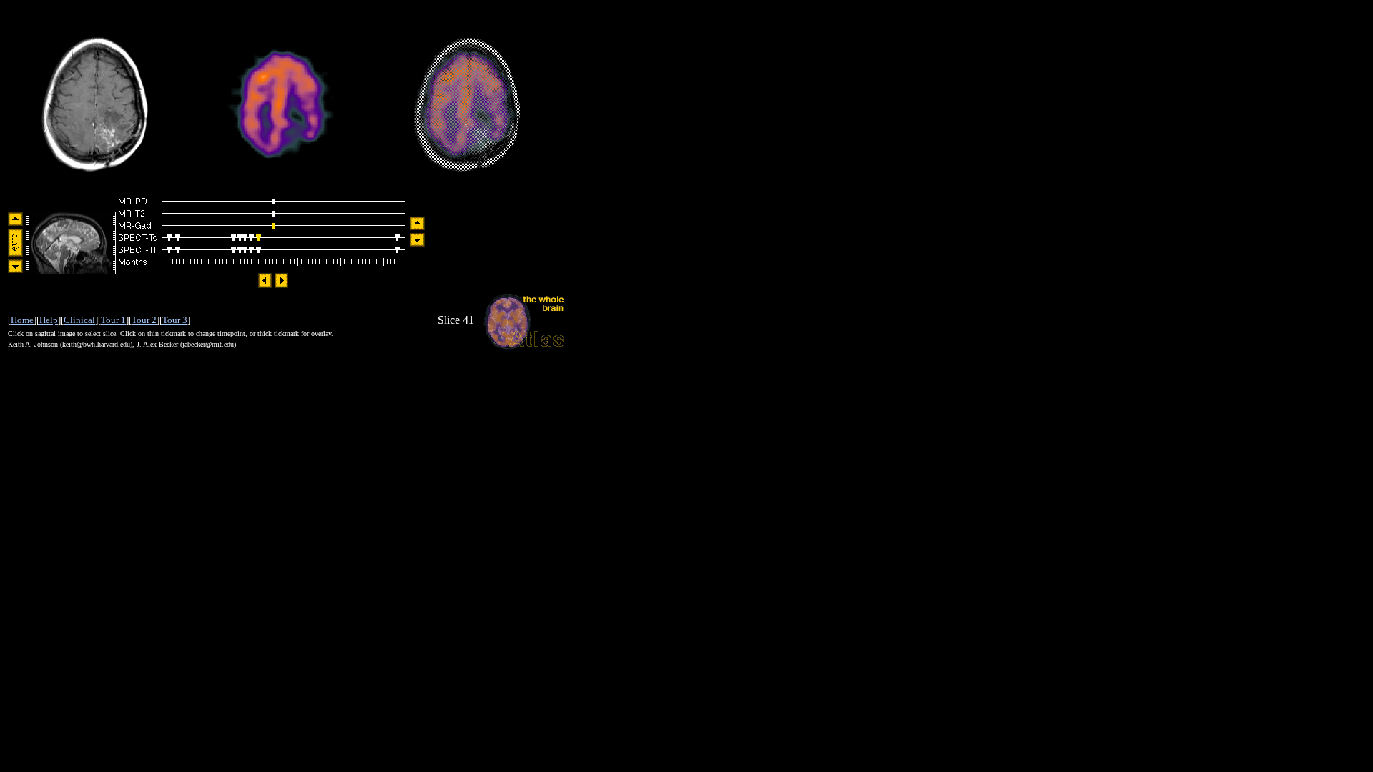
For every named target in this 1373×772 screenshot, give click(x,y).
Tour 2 (144, 320)
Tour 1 (113, 320)
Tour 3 (174, 320)
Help (48, 320)
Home (22, 320)
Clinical (79, 320)
